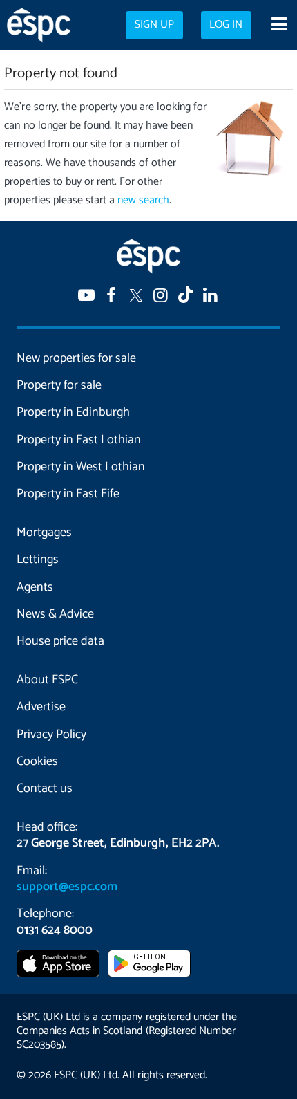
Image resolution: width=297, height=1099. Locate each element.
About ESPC (47, 679)
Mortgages (44, 532)
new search (143, 200)
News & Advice (55, 614)
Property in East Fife (68, 493)
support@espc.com (67, 886)
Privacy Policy (51, 734)
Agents (35, 587)
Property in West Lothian (81, 466)
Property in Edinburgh (73, 412)
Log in (225, 25)
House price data (60, 641)
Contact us (45, 788)
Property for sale (59, 385)
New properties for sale (76, 358)
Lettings (38, 559)
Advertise (41, 706)
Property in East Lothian (79, 440)
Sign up (154, 25)
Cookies (37, 761)
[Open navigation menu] (278, 25)
